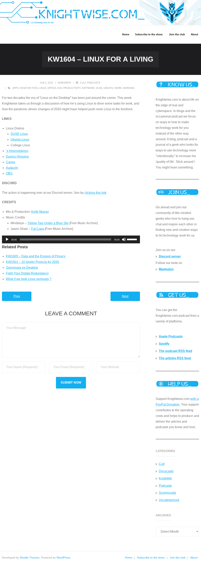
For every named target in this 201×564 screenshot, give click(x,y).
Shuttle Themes (29, 557)
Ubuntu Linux (20, 139)
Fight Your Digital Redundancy (27, 273)
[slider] (132, 239)
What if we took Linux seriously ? (28, 279)
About (193, 557)
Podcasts (93, 82)
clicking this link (95, 192)
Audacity (12, 167)
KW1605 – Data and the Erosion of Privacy (35, 256)
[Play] (7, 239)
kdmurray (64, 82)
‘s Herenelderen (17, 151)
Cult (83, 82)
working (128, 88)
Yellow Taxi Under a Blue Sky (48, 223)
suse (99, 88)
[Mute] (124, 239)
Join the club (177, 557)
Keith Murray (40, 211)
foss (35, 88)
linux (42, 88)
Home (128, 557)
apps (15, 88)
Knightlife (165, 478)
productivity (71, 88)
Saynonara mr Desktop (22, 267)
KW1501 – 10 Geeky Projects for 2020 (32, 262)
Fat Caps (37, 228)
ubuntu (108, 88)
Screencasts (167, 492)
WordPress (63, 557)
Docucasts (166, 471)
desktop (25, 88)
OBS (9, 173)
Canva (10, 162)
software (88, 88)
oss (59, 88)
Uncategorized (169, 500)
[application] (71, 239)
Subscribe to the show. (151, 557)
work (118, 88)
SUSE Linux (19, 134)
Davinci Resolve (17, 156)
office (52, 88)
